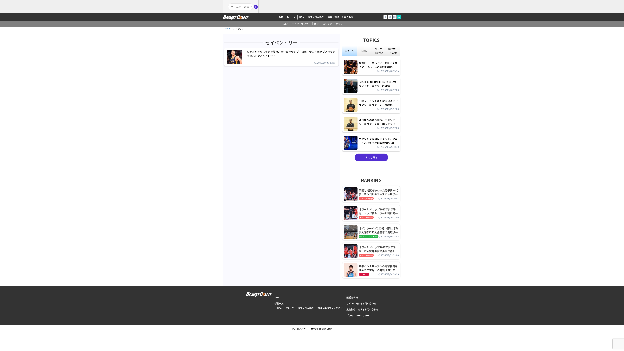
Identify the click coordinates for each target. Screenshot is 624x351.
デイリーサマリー (301, 23)
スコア (284, 23)
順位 (316, 23)
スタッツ (327, 23)
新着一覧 (279, 303)
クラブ (339, 23)
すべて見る (371, 157)
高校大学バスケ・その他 (330, 308)
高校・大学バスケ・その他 (368, 236)
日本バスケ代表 (366, 198)
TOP (276, 297)
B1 (364, 274)
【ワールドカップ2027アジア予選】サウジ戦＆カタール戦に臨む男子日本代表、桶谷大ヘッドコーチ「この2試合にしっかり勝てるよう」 (378, 211)
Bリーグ (291, 17)
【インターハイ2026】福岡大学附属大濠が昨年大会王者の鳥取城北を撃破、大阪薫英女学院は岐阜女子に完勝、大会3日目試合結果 (378, 230)
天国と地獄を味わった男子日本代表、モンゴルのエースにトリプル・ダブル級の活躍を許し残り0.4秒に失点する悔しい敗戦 (379, 192)
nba (364, 51)
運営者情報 (352, 297)
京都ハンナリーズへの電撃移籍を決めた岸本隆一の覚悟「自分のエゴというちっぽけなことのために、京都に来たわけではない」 (378, 268)
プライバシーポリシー (357, 315)
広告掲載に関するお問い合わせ (362, 309)
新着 (281, 17)
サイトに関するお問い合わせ (361, 303)
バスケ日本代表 (316, 17)
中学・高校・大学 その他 (340, 17)
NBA (301, 17)
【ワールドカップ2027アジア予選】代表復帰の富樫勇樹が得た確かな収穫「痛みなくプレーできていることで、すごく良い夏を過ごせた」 (378, 249)
